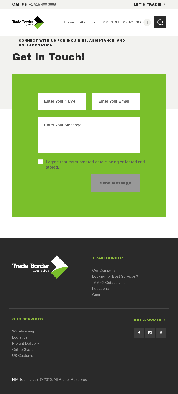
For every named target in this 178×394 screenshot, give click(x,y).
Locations (100, 289)
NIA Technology (25, 379)
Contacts (100, 295)
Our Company (103, 270)
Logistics (19, 337)
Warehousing (23, 331)
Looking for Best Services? (115, 276)
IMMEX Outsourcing (109, 282)
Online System (24, 349)
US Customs (22, 356)
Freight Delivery (25, 343)
